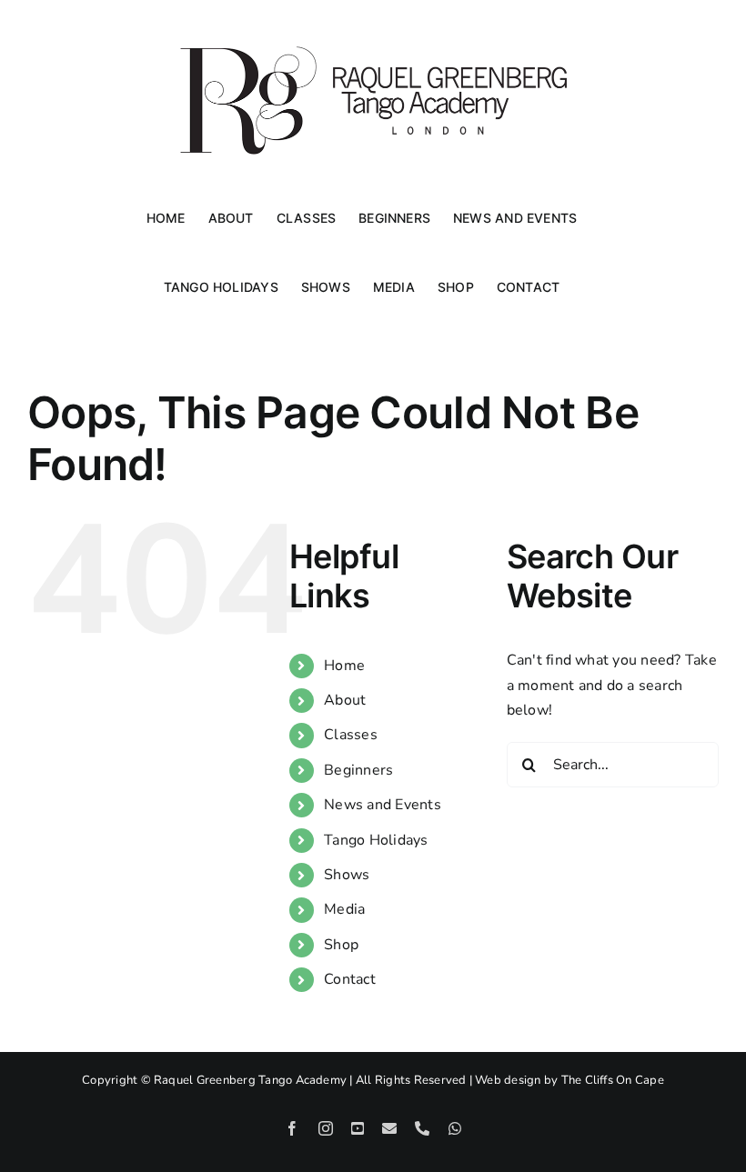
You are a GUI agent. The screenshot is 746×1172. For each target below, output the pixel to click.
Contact (350, 979)
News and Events (382, 805)
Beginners (358, 770)
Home (344, 666)
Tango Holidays (376, 840)
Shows (346, 875)
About (345, 700)
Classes (351, 735)
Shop (341, 945)
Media (344, 909)
